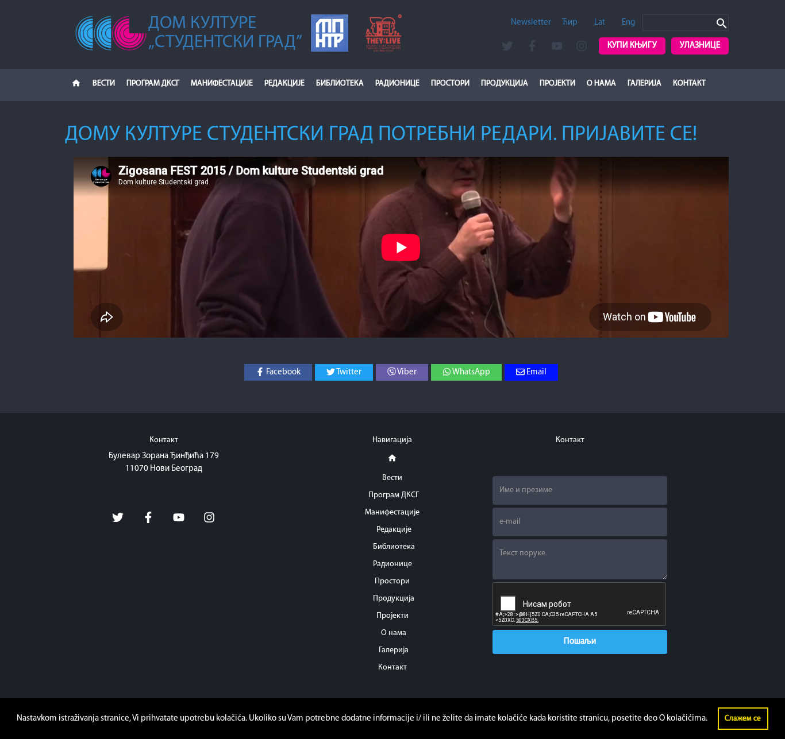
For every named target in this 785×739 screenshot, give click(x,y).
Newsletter (531, 22)
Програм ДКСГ (152, 83)
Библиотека (340, 83)
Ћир (570, 22)
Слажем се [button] (743, 718)
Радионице (397, 83)
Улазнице (700, 45)
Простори (450, 83)
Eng (628, 22)
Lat (599, 22)
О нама (601, 83)
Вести (104, 83)
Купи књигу (632, 45)
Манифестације (222, 83)
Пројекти (557, 83)
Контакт (689, 83)
